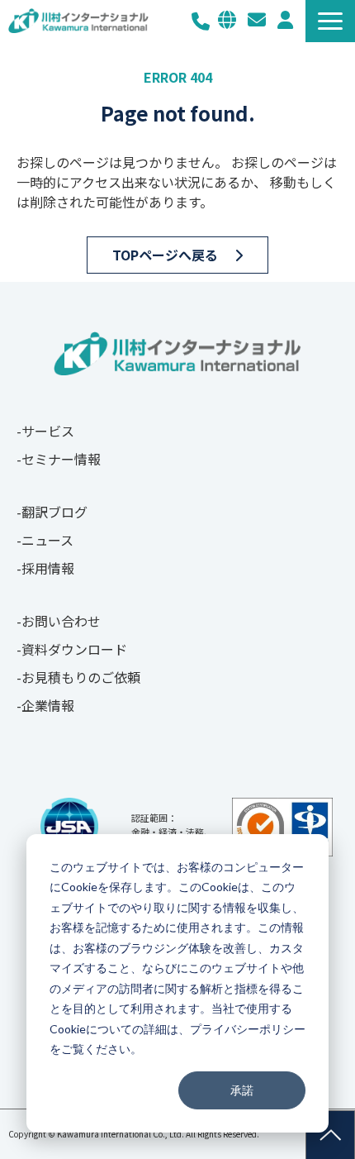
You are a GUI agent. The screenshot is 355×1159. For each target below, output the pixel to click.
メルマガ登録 (285, 20)
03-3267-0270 (200, 21)
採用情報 (47, 568)
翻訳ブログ (54, 512)
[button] (330, 21)
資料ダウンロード (74, 649)
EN (227, 20)
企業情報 (47, 705)
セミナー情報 (61, 459)
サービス (47, 431)
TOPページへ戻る (165, 255)
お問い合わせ (257, 20)
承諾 (241, 1090)
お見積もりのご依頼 (80, 677)
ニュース (47, 540)
